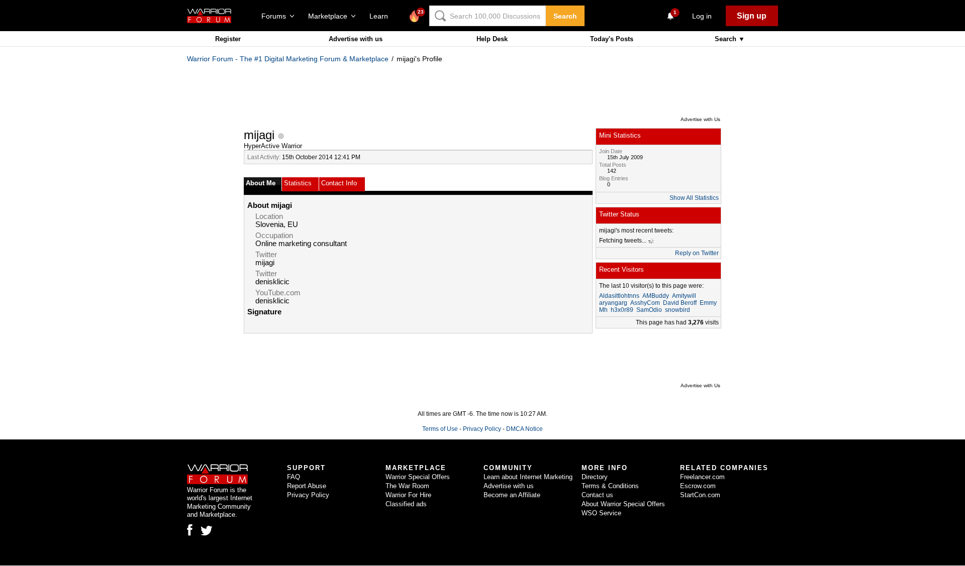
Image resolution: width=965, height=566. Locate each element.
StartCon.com (700, 495)
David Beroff (680, 302)
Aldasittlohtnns (619, 295)
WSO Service (601, 513)
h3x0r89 (622, 309)
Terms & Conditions (610, 486)
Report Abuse (306, 486)
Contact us (597, 495)
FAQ (293, 477)
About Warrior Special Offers (623, 504)
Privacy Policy (482, 428)
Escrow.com (698, 486)
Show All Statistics (694, 197)
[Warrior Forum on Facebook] (189, 530)
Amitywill (684, 295)
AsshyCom (645, 302)
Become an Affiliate (512, 495)
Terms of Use (440, 428)
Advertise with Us (700, 119)
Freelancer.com (702, 477)
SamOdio (649, 309)
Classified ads (406, 504)
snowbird (677, 309)
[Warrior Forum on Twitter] (207, 531)
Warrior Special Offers (417, 477)
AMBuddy (655, 295)
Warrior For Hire (408, 495)
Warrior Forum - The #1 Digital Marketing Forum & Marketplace (288, 59)
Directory (595, 477)
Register (228, 39)
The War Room (407, 486)
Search (565, 16)
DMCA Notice (524, 428)
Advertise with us (355, 39)
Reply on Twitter (697, 253)
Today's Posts (611, 39)
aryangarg (613, 302)
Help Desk (492, 39)
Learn (381, 16)
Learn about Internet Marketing (528, 477)
